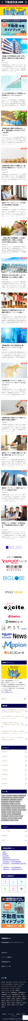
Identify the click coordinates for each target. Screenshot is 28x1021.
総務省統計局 (6, 857)
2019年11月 (5, 770)
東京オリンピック (16, 814)
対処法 (18, 812)
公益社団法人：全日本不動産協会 (11, 861)
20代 (3, 795)
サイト (21, 797)
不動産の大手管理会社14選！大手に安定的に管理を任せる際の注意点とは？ (13, 711)
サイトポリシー (11, 1014)
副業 (19, 810)
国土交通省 (5, 855)
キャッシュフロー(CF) (7, 797)
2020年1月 (5, 761)
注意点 (11, 816)
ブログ (20, 799)
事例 (22, 807)
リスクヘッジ (5, 803)
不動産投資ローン (6, 807)
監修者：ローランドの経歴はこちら (14, 5)
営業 (9, 812)
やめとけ (9, 795)
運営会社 (4, 1014)
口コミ (4, 812)
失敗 (13, 812)
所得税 (4, 814)
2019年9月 (5, 779)
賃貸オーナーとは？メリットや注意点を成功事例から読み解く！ (13, 738)
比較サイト (5, 816)
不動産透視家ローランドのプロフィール (12, 942)
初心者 (8, 810)
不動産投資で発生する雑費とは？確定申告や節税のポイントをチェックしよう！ (13, 732)
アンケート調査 (6, 831)
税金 (21, 816)
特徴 (16, 816)
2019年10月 (5, 774)
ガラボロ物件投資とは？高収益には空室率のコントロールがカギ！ (13, 717)
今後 (3, 810)
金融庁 (4, 852)
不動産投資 (21, 805)
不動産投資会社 (16, 807)
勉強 (24, 810)
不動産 (18, 803)
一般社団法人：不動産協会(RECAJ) (12, 869)
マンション (5, 801)
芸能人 (15, 818)
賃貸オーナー (5, 820)
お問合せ (24, 1014)
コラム (16, 797)
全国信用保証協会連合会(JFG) (10, 859)
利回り (14, 810)
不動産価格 (14, 805)
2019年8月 (5, 783)
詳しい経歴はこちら (7, 692)
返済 (11, 820)
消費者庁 (4, 854)
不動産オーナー (6, 805)
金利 (16, 820)
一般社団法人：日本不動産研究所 (11, 867)
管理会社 (4, 818)
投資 (9, 814)
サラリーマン (5, 799)
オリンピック (22, 795)
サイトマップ (14, 1015)
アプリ (15, 795)
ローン (12, 803)
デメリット (13, 799)
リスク (18, 801)
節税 (10, 818)
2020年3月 (5, 751)
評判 (20, 818)
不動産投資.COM (14, 1)
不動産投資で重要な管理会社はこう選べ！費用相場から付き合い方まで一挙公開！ (13, 724)
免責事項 (18, 1014)
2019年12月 (5, 765)
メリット (11, 801)
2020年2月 (5, 756)
